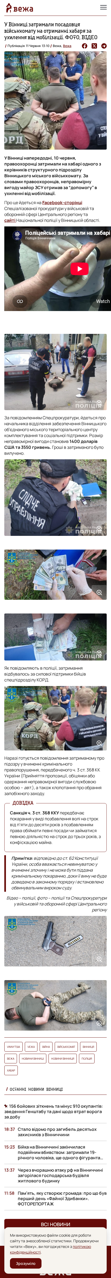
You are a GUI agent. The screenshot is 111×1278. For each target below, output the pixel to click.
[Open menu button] (103, 8)
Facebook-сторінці (62, 202)
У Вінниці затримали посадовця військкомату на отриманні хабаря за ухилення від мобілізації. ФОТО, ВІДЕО (51, 31)
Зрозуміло (26, 1263)
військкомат (66, 1047)
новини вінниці (33, 1058)
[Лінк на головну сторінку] (19, 7)
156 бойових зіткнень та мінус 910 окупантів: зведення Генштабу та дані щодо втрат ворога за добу (53, 1111)
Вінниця (88, 1047)
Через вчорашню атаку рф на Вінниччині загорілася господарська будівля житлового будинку (60, 1175)
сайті (10, 220)
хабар (11, 1070)
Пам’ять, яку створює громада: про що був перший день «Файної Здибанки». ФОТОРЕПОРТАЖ (62, 1198)
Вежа (67, 46)
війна (46, 1047)
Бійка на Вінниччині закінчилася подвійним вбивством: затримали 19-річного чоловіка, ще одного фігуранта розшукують (59, 1155)
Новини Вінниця (62, 1058)
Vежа (31, 1047)
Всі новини (55, 1224)
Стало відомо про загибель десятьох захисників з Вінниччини (57, 1132)
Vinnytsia (13, 1047)
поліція (87, 1058)
